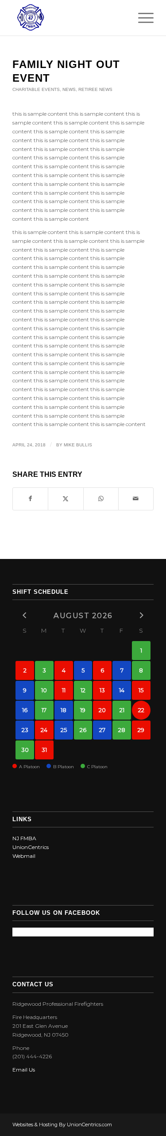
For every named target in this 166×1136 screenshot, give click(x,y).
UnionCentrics (30, 847)
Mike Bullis (78, 444)
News (69, 89)
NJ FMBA (24, 838)
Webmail (23, 856)
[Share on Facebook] (30, 499)
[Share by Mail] (136, 499)
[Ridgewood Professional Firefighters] (68, 17)
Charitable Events (36, 89)
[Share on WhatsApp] (101, 499)
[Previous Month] (24, 615)
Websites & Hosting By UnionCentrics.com (62, 1124)
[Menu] (141, 17)
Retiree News (95, 89)
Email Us (23, 1069)
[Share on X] (65, 499)
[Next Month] (141, 615)
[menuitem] (141, 17)
